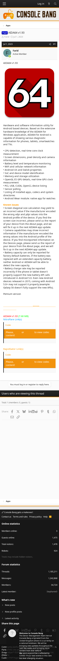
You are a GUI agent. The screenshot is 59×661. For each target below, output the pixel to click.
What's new (8, 599)
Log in (18, 332)
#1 (54, 44)
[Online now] (9, 56)
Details (5, 655)
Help (45, 516)
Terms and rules (20, 516)
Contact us (6, 516)
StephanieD (52, 591)
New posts (10, 605)
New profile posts (13, 611)
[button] (4, 3)
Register (29, 332)
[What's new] (49, 3)
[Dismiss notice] (53, 630)
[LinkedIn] (30, 411)
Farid (6, 36)
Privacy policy (35, 516)
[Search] (55, 3)
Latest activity (12, 618)
